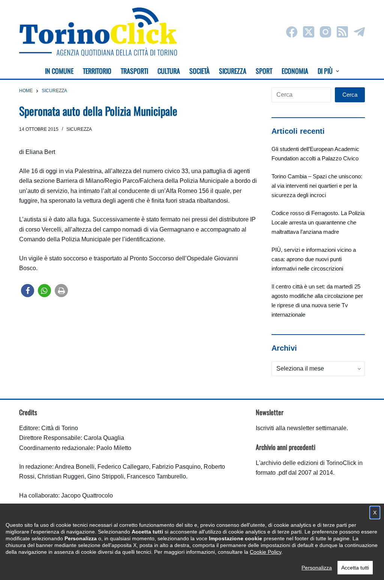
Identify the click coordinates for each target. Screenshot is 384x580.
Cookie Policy (265, 552)
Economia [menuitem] (295, 71)
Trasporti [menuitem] (134, 71)
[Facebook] (291, 31)
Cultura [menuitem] (169, 71)
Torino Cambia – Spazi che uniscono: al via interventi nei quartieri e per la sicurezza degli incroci (317, 185)
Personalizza (317, 568)
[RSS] (342, 31)
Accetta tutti (355, 568)
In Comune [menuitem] (59, 71)
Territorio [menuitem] (97, 71)
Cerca (349, 94)
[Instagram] (325, 31)
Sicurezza (79, 129)
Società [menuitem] (199, 71)
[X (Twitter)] (308, 31)
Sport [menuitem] (264, 71)
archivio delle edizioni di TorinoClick (308, 463)
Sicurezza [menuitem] (232, 71)
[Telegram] (359, 31)
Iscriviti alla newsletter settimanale (301, 428)
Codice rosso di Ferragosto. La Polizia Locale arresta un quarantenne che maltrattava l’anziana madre (318, 222)
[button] (27, 290)
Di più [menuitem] (325, 71)
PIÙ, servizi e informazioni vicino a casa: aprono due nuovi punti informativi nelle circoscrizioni (314, 259)
